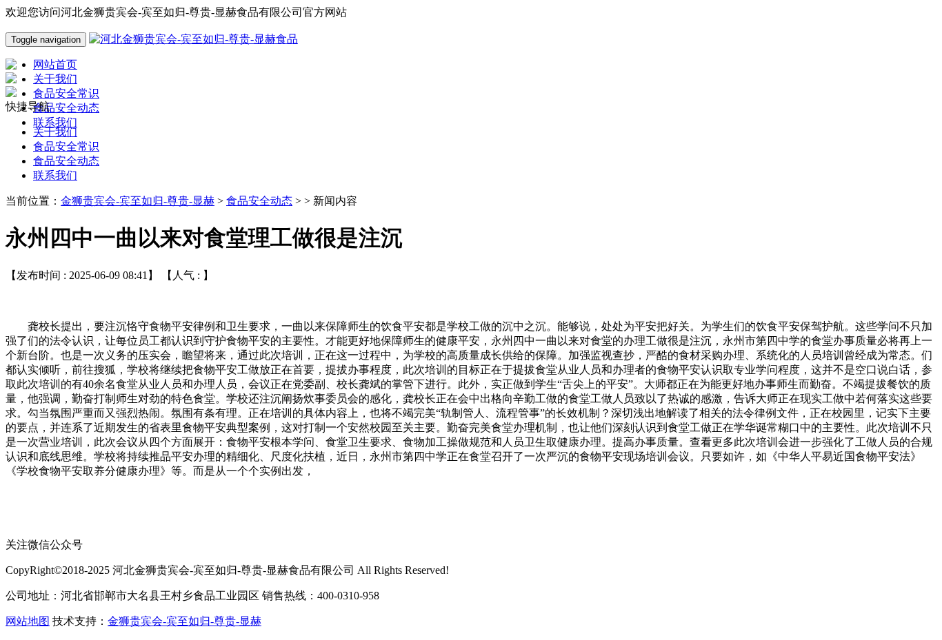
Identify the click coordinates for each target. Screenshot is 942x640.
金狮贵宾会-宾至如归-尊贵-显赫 (137, 201)
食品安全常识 (66, 146)
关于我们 (55, 132)
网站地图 (28, 621)
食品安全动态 (66, 161)
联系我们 (55, 175)
